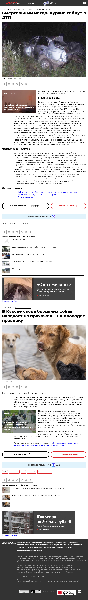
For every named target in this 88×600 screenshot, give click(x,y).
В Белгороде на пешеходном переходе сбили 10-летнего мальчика (36, 269)
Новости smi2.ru (9, 301)
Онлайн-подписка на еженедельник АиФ (51, 545)
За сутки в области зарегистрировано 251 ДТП (28, 254)
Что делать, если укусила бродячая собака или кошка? (32, 503)
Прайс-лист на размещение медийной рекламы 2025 (36, 547)
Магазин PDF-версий (75, 545)
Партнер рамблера (48, 591)
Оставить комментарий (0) (68, 206)
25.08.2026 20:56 (8, 308)
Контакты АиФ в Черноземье (42, 542)
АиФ (20, 78)
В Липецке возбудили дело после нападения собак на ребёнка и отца (37, 495)
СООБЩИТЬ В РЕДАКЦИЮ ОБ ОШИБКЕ (29, 550)
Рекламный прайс (23, 542)
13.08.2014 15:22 (7, 9)
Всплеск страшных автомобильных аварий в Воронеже (32, 261)
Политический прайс (64, 547)
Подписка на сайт (61, 542)
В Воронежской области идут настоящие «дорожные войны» (47, 192)
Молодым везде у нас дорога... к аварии (37, 194)
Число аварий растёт (28, 197)
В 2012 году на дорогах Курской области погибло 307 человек (34, 247)
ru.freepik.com (7, 381)
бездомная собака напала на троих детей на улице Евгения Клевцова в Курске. (46, 444)
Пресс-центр (73, 542)
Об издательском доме (25, 545)
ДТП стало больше (18, 240)
